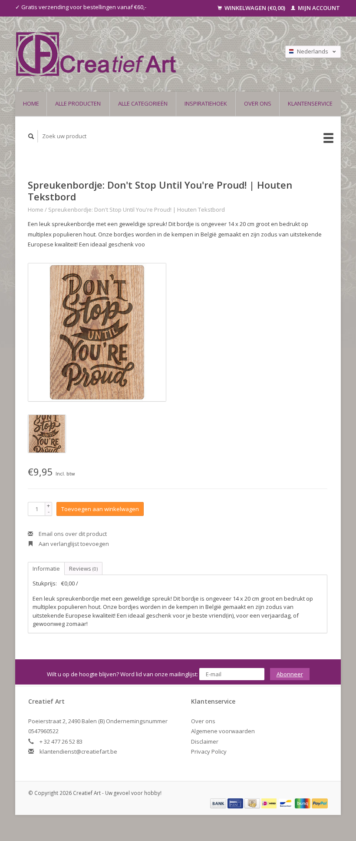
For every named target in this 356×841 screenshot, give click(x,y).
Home (31, 103)
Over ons (257, 103)
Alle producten (78, 103)
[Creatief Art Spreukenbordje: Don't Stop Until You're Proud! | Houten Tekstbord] (97, 332)
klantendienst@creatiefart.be (78, 751)
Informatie (46, 568)
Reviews (83, 568)
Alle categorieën (143, 103)
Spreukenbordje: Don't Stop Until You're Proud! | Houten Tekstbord (136, 209)
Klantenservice (310, 103)
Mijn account (318, 8)
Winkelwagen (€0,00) (255, 8)
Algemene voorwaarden (223, 731)
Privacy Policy (209, 751)
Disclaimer (204, 741)
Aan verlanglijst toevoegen (73, 544)
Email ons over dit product (72, 534)
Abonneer (290, 674)
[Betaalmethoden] (218, 803)
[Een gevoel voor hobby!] (133, 54)
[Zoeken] (31, 136)
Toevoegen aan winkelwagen (100, 509)
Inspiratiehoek (206, 103)
